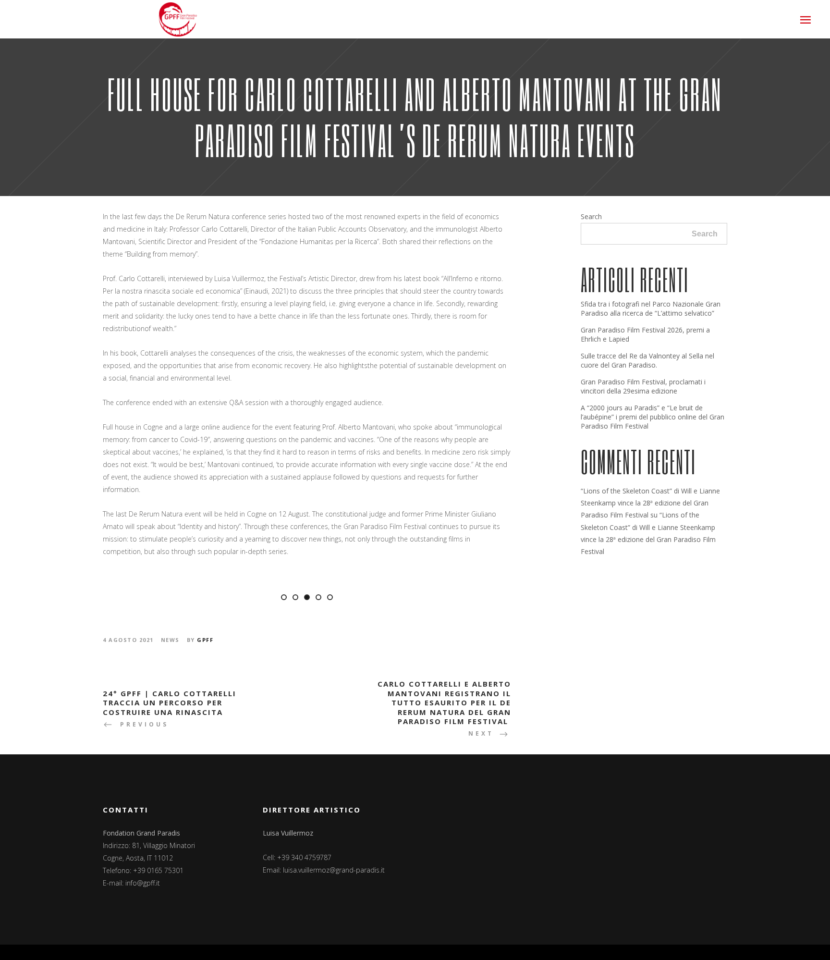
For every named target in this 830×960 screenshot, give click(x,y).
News (170, 639)
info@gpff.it (142, 882)
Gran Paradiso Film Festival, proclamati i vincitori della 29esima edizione (643, 386)
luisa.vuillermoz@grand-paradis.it (334, 869)
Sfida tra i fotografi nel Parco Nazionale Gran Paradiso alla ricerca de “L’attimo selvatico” (650, 308)
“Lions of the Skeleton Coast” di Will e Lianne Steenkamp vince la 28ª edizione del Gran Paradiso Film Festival (650, 502)
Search (591, 216)
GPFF (205, 639)
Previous (90, 587)
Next (523, 587)
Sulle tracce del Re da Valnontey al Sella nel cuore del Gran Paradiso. (647, 360)
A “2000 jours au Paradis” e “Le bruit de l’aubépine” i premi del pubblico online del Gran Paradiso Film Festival (652, 417)
